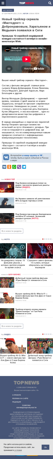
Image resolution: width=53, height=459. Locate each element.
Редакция (16, 402)
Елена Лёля (34, 13)
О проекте (16, 395)
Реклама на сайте (20, 398)
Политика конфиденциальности (26, 406)
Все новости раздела (12, 231)
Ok (45, 447)
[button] (3, 3)
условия (18, 450)
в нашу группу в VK (32, 155)
